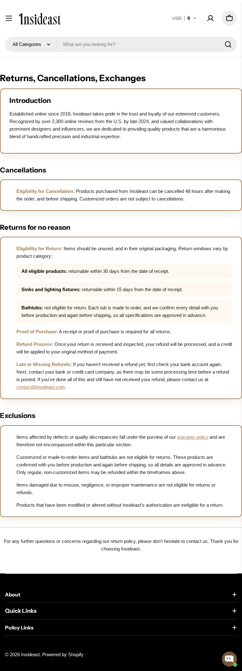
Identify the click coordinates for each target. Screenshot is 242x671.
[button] (184, 18)
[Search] (228, 44)
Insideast (30, 654)
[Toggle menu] (9, 18)
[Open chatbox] (229, 659)
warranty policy (192, 437)
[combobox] (121, 44)
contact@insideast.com (40, 387)
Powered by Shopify (63, 654)
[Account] (210, 18)
